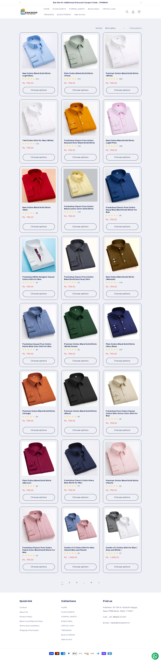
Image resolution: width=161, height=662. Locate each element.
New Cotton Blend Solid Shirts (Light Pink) (120, 141)
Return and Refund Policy (31, 621)
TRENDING (66, 630)
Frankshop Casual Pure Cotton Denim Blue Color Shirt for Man (37, 345)
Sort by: (99, 28)
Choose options (39, 90)
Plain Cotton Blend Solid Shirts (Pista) (78, 74)
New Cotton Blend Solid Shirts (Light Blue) (36, 74)
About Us (24, 612)
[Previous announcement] (20, 2)
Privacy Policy (26, 617)
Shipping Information (29, 630)
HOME (64, 607)
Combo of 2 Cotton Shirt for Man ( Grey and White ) (121, 549)
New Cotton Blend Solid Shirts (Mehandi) (120, 278)
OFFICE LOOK (67, 626)
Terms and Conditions (29, 626)
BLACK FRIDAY (68, 635)
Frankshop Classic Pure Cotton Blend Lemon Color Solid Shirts (79, 207)
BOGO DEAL (67, 621)
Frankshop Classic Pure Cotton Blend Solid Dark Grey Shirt (79, 278)
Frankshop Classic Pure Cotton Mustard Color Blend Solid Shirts (79, 141)
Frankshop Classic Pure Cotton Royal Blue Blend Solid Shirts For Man (121, 209)
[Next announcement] (141, 2)
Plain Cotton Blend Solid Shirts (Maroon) (36, 481)
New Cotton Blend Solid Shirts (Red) (36, 208)
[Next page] (99, 583)
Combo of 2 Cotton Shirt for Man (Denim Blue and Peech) (79, 549)
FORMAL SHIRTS (69, 617)
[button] (127, 12)
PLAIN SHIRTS (67, 612)
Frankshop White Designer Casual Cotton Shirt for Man (38, 278)
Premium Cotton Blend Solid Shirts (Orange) (38, 412)
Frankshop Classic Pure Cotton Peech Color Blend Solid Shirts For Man (38, 550)
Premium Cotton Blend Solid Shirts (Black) (80, 412)
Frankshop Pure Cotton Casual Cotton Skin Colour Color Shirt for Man (122, 413)
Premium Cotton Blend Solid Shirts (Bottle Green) (80, 345)
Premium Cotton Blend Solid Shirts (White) (122, 74)
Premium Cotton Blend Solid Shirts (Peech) (122, 481)
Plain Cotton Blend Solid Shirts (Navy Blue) (120, 345)
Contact (23, 607)
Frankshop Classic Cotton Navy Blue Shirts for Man (79, 481)
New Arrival (66, 639)
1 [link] (62, 582)
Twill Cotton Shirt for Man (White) (38, 140)
